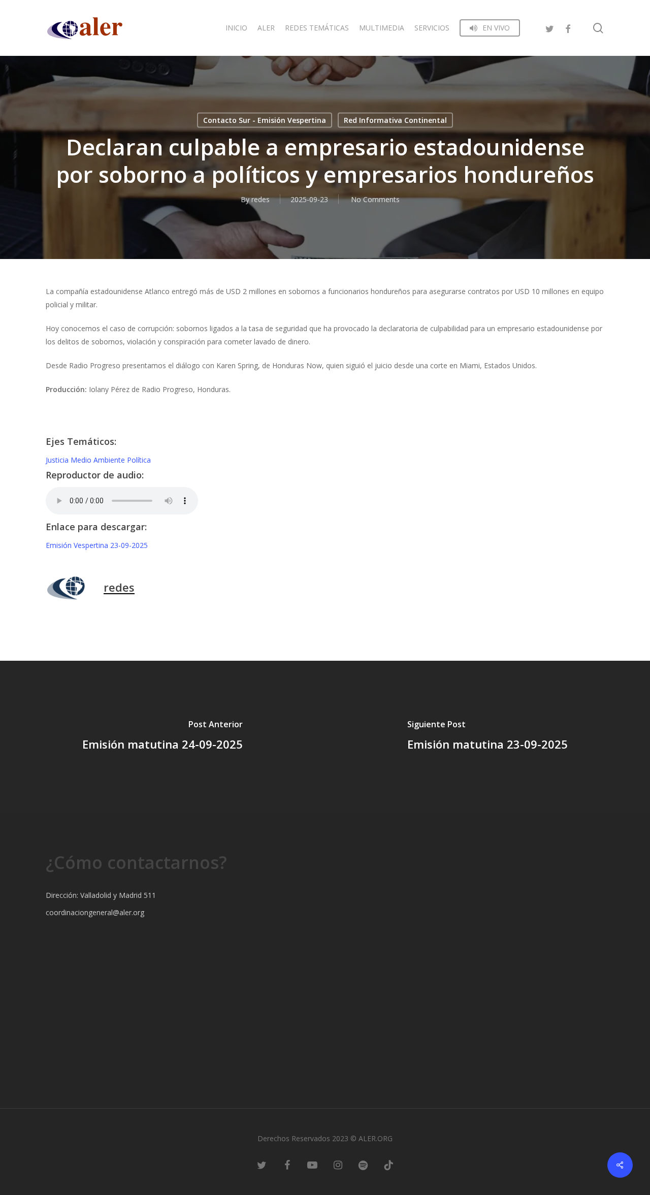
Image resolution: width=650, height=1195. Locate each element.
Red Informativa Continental (395, 120)
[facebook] (568, 28)
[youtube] (312, 1164)
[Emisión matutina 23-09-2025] (487, 737)
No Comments (375, 199)
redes (260, 199)
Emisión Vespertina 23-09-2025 (97, 545)
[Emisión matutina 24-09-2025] (162, 737)
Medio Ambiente (99, 460)
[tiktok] (388, 1164)
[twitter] (549, 28)
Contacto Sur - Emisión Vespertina (264, 120)
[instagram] (337, 1164)
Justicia (58, 460)
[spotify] (363, 1164)
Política (139, 460)
